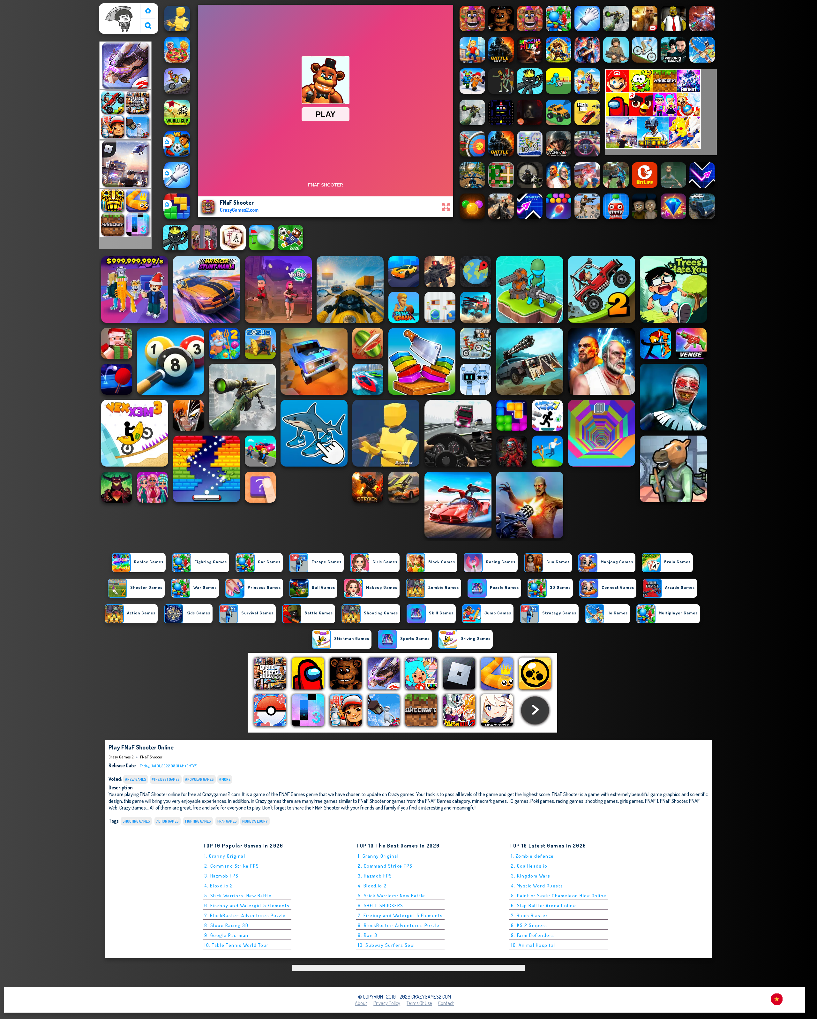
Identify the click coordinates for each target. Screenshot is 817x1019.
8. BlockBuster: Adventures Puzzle (399, 925)
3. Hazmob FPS (221, 876)
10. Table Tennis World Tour (236, 945)
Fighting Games (198, 821)
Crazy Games (132, 807)
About (361, 1003)
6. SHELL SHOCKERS (380, 905)
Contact (446, 1003)
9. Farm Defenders (532, 935)
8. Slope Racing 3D (226, 925)
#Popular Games (199, 779)
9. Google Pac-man (226, 935)
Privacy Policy (386, 1003)
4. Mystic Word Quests (537, 886)
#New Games (135, 779)
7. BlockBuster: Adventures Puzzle (245, 915)
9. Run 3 (367, 935)
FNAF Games (227, 821)
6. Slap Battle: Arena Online (543, 905)
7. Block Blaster (529, 915)
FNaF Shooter (151, 756)
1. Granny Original (224, 856)
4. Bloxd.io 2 (218, 886)
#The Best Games (166, 779)
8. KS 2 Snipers (529, 925)
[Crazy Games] (148, 11)
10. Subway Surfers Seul (386, 945)
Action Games (167, 821)
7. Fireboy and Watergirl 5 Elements (400, 915)
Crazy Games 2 (116, 7)
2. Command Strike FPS (231, 866)
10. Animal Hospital (533, 945)
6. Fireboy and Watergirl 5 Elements (247, 905)
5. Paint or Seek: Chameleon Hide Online (559, 896)
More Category (255, 821)
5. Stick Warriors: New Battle (238, 896)
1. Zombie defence (532, 856)
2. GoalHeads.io (529, 866)
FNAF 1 (651, 800)
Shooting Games (136, 821)
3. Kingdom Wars (531, 876)
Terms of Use (419, 1003)
